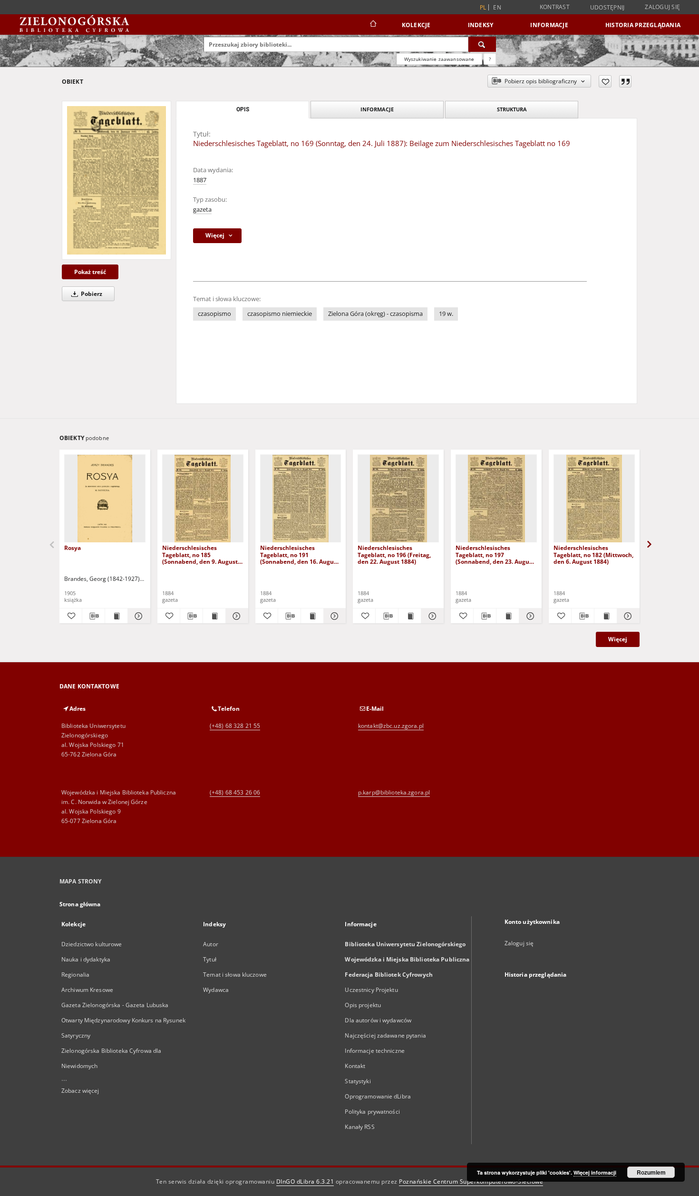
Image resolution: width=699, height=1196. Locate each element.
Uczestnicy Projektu (371, 990)
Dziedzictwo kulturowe (91, 944)
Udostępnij (607, 7)
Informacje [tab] (377, 109)
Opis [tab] (242, 109)
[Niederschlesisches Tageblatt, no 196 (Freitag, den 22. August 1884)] (398, 499)
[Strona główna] (372, 24)
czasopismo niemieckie (279, 314)
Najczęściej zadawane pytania (385, 1035)
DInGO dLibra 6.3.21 (305, 1181)
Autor (210, 944)
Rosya (72, 548)
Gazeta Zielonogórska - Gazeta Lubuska (114, 1005)
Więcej (617, 639)
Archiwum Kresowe (87, 990)
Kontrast (555, 7)
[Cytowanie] (625, 81)
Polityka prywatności (372, 1112)
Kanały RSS (359, 1127)
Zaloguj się (662, 7)
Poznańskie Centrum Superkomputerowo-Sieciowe (471, 1181)
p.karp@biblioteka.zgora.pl (394, 792)
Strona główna (80, 904)
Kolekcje (416, 25)
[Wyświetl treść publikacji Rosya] (116, 616)
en (497, 7)
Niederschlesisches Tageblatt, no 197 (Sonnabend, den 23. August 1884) (495, 554)
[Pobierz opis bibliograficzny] (93, 616)
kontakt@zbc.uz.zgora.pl (391, 726)
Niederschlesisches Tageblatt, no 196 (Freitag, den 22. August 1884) (394, 554)
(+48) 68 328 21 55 (235, 726)
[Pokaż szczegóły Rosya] (137, 616)
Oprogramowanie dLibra (378, 1096)
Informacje (549, 25)
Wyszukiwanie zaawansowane (439, 59)
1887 (199, 180)
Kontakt (355, 1066)
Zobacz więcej (80, 1091)
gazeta (202, 210)
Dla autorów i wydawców (378, 1020)
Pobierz (90, 294)
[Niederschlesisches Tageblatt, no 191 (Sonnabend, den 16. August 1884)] (301, 499)
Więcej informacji (594, 1172)
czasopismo (214, 314)
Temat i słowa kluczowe (235, 975)
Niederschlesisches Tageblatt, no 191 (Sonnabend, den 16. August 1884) (299, 554)
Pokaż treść (90, 272)
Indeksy (481, 25)
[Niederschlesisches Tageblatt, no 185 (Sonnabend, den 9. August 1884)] (203, 499)
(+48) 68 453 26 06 (235, 792)
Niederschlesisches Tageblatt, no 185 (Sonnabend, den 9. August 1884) (200, 554)
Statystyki (357, 1081)
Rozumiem (651, 1172)
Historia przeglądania (642, 25)
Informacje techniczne (375, 1051)
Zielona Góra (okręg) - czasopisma (375, 314)
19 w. (446, 314)
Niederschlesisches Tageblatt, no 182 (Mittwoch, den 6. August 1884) (593, 554)
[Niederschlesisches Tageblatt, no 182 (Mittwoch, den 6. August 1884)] (594, 499)
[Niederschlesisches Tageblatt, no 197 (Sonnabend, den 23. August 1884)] (496, 499)
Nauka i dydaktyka (85, 959)
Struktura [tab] (512, 109)
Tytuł (209, 959)
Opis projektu (363, 1005)
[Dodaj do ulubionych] (605, 81)
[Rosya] (105, 499)
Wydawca (216, 990)
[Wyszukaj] (482, 44)
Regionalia (75, 975)
